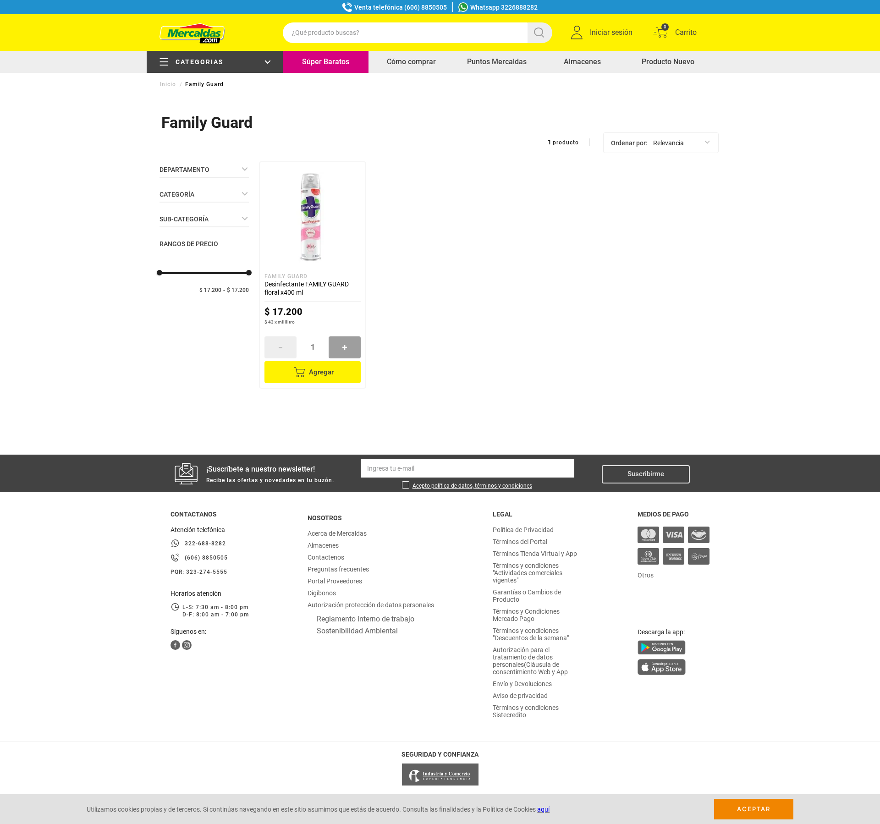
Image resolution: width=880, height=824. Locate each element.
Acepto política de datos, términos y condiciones (472, 486)
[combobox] (417, 32)
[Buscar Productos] (541, 32)
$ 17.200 (210, 290)
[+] (345, 347)
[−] (280, 347)
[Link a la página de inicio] (169, 84)
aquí (543, 809)
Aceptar (753, 809)
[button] (204, 169)
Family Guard (204, 84)
